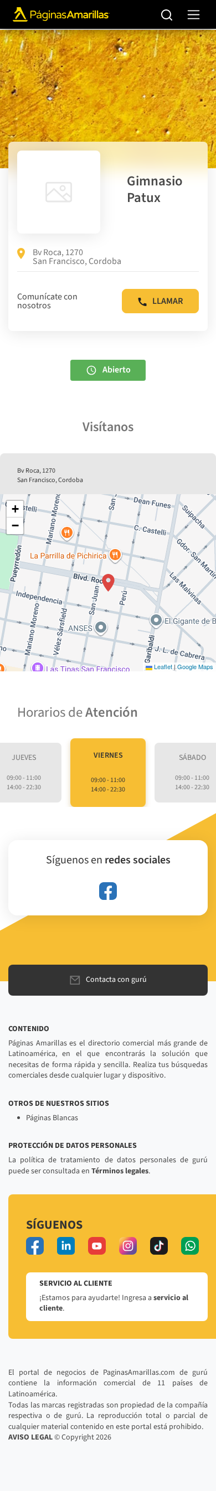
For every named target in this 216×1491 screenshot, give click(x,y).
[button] (108, 583)
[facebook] (108, 891)
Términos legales (119, 1171)
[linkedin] (66, 1246)
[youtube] (97, 1246)
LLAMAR (167, 301)
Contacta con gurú (116, 979)
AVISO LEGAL (30, 1437)
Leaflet (162, 666)
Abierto (116, 370)
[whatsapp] (190, 1246)
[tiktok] (159, 1246)
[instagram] (128, 1246)
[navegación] (193, 14)
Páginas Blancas (52, 1118)
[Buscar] (167, 14)
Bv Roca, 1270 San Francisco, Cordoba (77, 257)
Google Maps (195, 666)
